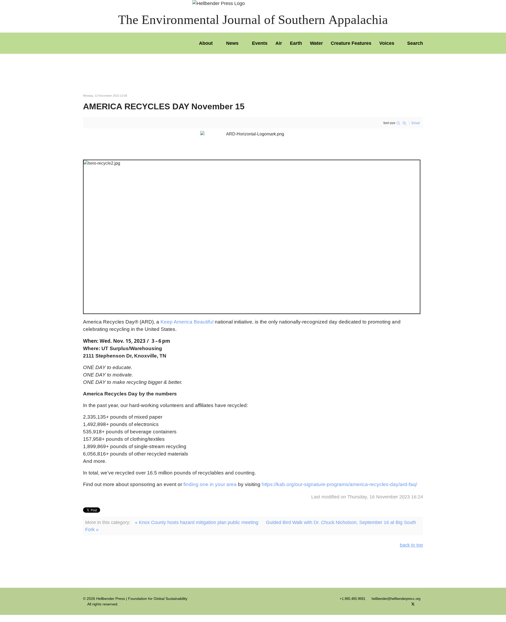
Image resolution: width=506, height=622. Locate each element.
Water (316, 43)
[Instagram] (421, 604)
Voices (386, 43)
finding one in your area (210, 484)
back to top (411, 545)
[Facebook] (404, 604)
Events (259, 43)
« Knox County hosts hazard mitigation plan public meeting (196, 522)
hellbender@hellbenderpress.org (396, 599)
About (206, 43)
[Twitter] (413, 604)
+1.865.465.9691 (352, 599)
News (232, 43)
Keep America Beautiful (186, 322)
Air (278, 43)
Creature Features (351, 43)
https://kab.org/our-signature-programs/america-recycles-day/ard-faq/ (339, 484)
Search (414, 43)
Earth (296, 43)
